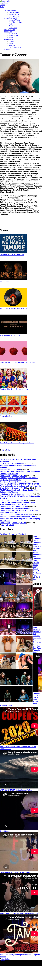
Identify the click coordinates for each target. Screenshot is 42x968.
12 (7, 525)
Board (11, 26)
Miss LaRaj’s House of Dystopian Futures (17, 443)
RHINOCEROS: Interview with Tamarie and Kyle (19, 913)
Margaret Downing (8, 482)
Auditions (12, 45)
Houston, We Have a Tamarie (12, 255)
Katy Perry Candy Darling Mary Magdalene (17, 362)
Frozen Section (6, 416)
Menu (2, 7)
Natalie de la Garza (8, 494)
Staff (10, 24)
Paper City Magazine (23, 515)
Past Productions (14, 16)
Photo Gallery (13, 35)
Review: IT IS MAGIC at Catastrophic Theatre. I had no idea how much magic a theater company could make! (20, 519)
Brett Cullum (5, 476)
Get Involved (8, 39)
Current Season (14, 12)
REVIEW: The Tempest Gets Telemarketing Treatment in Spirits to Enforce (17, 503)
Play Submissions (15, 47)
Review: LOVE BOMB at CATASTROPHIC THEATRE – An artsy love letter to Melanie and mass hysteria (20, 485)
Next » (10, 450)
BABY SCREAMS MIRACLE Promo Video (16, 790)
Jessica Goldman (7, 506)
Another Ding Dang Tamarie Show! (14, 389)
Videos (11, 37)
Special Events (14, 14)
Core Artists (13, 28)
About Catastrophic (11, 18)
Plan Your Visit (9, 30)
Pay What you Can (15, 22)
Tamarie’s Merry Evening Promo (37, 562)
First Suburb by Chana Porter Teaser (15, 872)
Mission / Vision (14, 20)
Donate (11, 41)
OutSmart (17, 470)
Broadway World (19, 476)
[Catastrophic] (5, 1)
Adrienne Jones (6, 515)
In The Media (13, 34)
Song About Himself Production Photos (37, 571)
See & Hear (8, 32)
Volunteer (12, 43)
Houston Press (18, 463)
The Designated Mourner (10, 335)
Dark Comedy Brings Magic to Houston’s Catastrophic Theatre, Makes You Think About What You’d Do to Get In (19, 510)
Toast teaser (5, 831)
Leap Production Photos (37, 538)
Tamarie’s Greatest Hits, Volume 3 (14, 308)
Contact (7, 49)
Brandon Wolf (5, 470)
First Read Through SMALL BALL (13, 534)
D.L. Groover (5, 463)
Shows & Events (10, 10)
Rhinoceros (4, 282)
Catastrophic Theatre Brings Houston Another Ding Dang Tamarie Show (19, 479)
